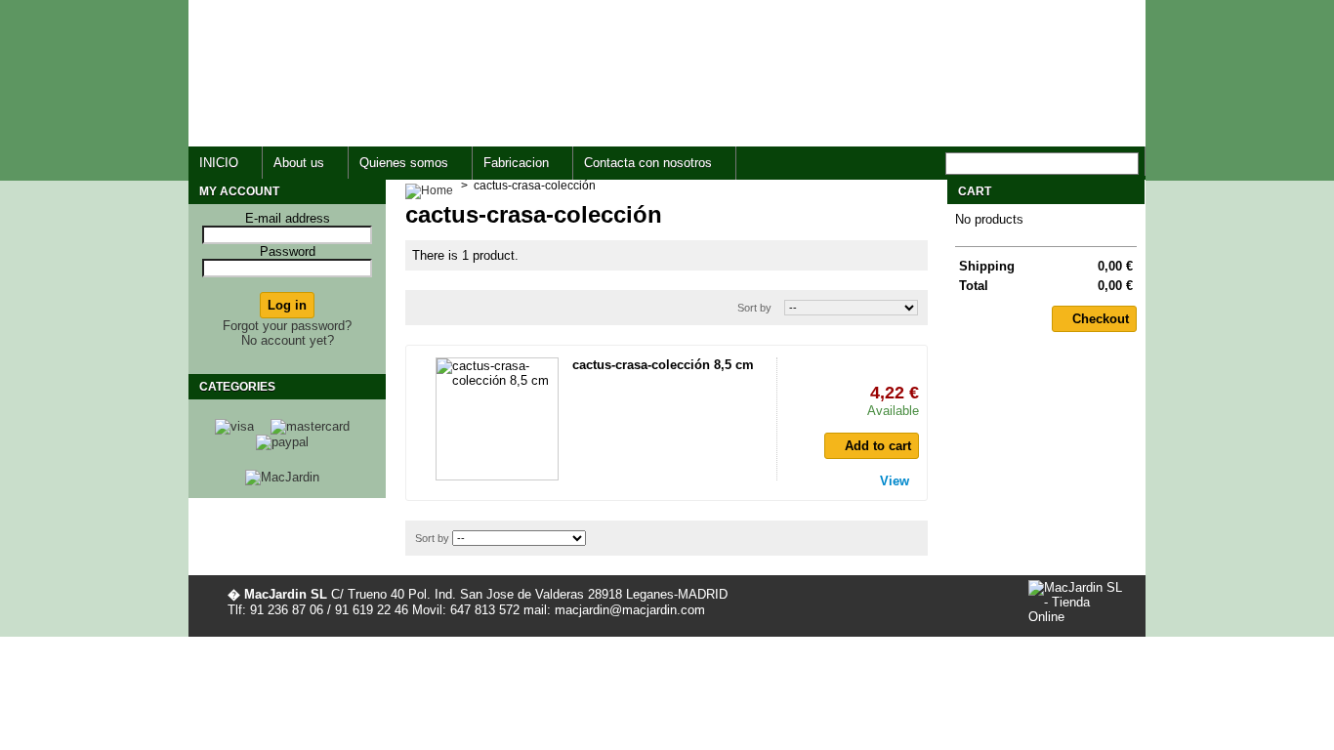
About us (298, 162)
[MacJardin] (282, 477)
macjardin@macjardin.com (829, 110)
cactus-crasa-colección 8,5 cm (663, 364)
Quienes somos (403, 162)
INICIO (218, 162)
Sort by (754, 307)
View (894, 481)
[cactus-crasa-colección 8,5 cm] (497, 418)
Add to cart (878, 445)
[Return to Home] (429, 185)
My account (239, 191)
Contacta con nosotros (648, 162)
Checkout (1100, 319)
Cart (974, 191)
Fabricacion (516, 162)
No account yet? (287, 340)
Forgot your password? (287, 325)
